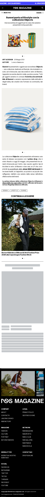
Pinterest (5, 482)
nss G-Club (26, 437)
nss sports (26, 434)
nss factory (6, 421)
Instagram (5, 470)
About (3, 412)
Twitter (4, 473)
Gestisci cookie (28, 415)
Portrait (5, 437)
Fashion (4, 431)
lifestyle (14, 190)
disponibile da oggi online (12, 183)
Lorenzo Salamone (18, 62)
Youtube (4, 485)
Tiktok (4, 476)
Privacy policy (28, 412)
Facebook (5, 467)
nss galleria (27, 440)
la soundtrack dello (24, 169)
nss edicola (27, 446)
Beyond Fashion (7, 440)
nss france (26, 443)
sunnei (23, 190)
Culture (4, 434)
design (5, 190)
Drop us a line (27, 455)
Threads (4, 479)
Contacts (5, 415)
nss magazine (27, 431)
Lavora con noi (7, 418)
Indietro (7, 13)
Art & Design (7, 59)
